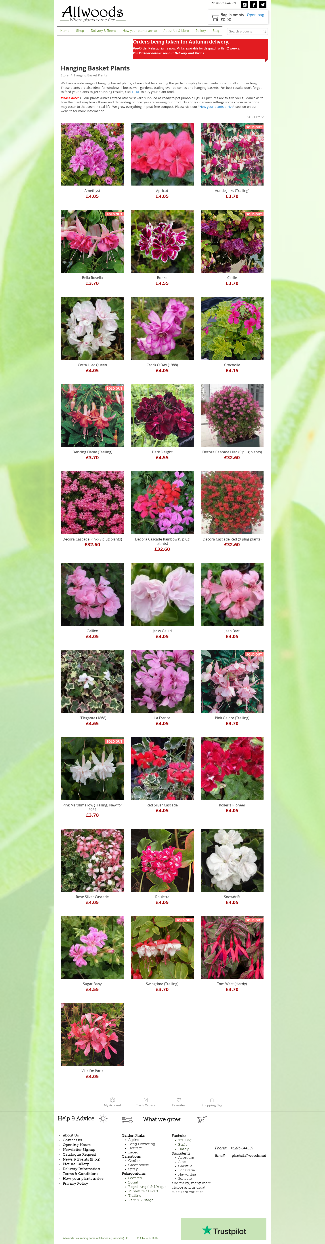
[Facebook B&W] (253, 4)
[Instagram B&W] (244, 4)
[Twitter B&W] (262, 4)
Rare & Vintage (140, 1200)
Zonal (133, 1182)
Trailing (134, 1196)
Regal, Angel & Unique (147, 1187)
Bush (182, 1145)
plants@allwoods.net (249, 1156)
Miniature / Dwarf (143, 1191)
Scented (135, 1178)
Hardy (183, 1149)
